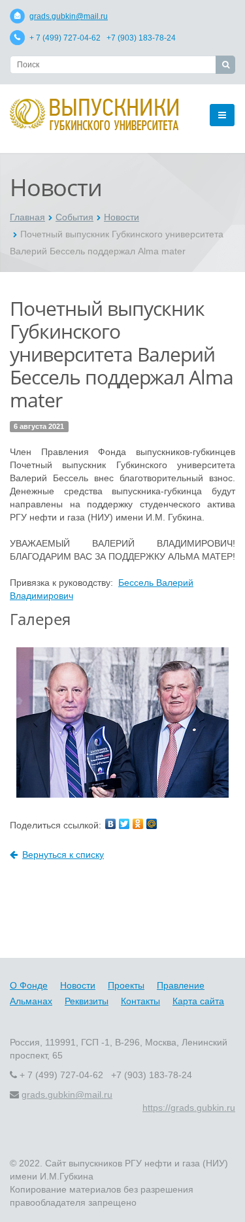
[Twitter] (124, 824)
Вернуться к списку (63, 854)
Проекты (126, 985)
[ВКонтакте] (110, 824)
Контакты (140, 1001)
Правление (180, 985)
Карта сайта (198, 1001)
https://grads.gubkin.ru (188, 1107)
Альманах (31, 1001)
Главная (27, 217)
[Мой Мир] (151, 824)
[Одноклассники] (138, 824)
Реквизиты (86, 1001)
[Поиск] (225, 65)
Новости (121, 217)
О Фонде (29, 985)
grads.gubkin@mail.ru (68, 16)
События (74, 217)
